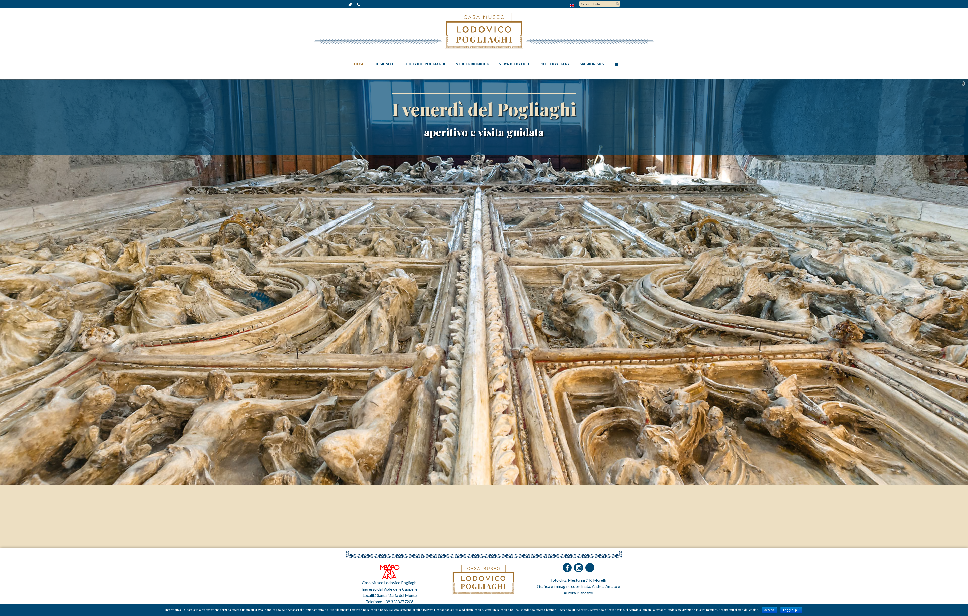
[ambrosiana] (390, 571)
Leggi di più (791, 610)
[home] (572, 5)
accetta (769, 610)
